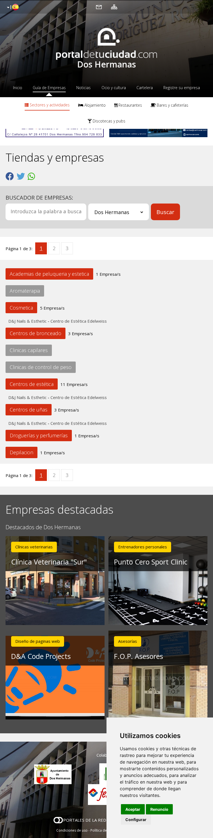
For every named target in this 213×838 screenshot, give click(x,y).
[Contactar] (98, 6)
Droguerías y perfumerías (39, 435)
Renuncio (159, 809)
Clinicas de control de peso (41, 367)
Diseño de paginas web (37, 641)
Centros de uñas (28, 409)
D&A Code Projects (41, 656)
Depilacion (21, 452)
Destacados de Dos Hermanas (43, 527)
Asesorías (127, 641)
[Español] (12, 7)
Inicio (17, 87)
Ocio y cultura (114, 87)
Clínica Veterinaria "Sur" (49, 561)
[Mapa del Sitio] (114, 6)
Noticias (83, 87)
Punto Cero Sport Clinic (150, 561)
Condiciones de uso (72, 830)
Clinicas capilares (29, 350)
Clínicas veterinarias (34, 547)
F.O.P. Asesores (138, 656)
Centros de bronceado (35, 333)
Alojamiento (94, 105)
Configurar (135, 819)
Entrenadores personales (142, 547)
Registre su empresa (181, 87)
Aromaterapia (25, 290)
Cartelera (144, 87)
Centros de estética (32, 384)
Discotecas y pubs (108, 121)
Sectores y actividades (49, 104)
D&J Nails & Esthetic (27, 321)
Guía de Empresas (49, 87)
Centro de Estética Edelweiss (78, 321)
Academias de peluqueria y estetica (49, 273)
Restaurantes (129, 105)
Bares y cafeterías (172, 105)
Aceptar (132, 809)
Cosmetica (21, 307)
